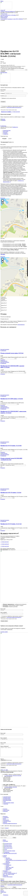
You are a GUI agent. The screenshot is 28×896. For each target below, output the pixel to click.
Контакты (5, 816)
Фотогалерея (6, 819)
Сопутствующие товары (8, 802)
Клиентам (5, 811)
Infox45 (7, 828)
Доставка (5, 808)
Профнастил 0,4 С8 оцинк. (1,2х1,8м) (11, 445)
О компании (6, 817)
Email (2, 95)
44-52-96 (19, 775)
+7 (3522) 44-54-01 (5, 541)
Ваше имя (3, 608)
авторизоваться (21, 324)
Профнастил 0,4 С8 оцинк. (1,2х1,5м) (11, 524)
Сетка (4, 801)
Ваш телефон (4, 612)
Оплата (7, 866)
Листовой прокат (7, 799)
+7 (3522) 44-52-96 (5, 546)
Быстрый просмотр (5, 349)
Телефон (3, 93)
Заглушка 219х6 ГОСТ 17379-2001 (8, 15)
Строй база (6, 11)
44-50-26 (15, 775)
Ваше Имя (3, 89)
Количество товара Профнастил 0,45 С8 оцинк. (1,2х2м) (14, 496)
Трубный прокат (6, 798)
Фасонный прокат (7, 800)
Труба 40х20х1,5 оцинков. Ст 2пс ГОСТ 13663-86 (12, 18)
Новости (5, 822)
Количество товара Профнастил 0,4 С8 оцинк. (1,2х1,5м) (14, 527)
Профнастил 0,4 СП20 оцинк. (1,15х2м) (12, 398)
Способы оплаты (7, 821)
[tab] (15, 130)
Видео (4, 818)
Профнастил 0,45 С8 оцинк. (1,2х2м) (11, 492)
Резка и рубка (6, 810)
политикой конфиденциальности (14, 107)
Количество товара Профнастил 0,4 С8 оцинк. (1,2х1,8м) (14, 449)
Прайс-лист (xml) (9, 867)
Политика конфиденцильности (10, 823)
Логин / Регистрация (7, 876)
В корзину (3, 71)
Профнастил (12, 11)
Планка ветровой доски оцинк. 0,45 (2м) (12, 353)
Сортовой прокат (7, 796)
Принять (2, 885)
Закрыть (2, 880)
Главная (2, 11)
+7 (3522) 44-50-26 (5, 544)
